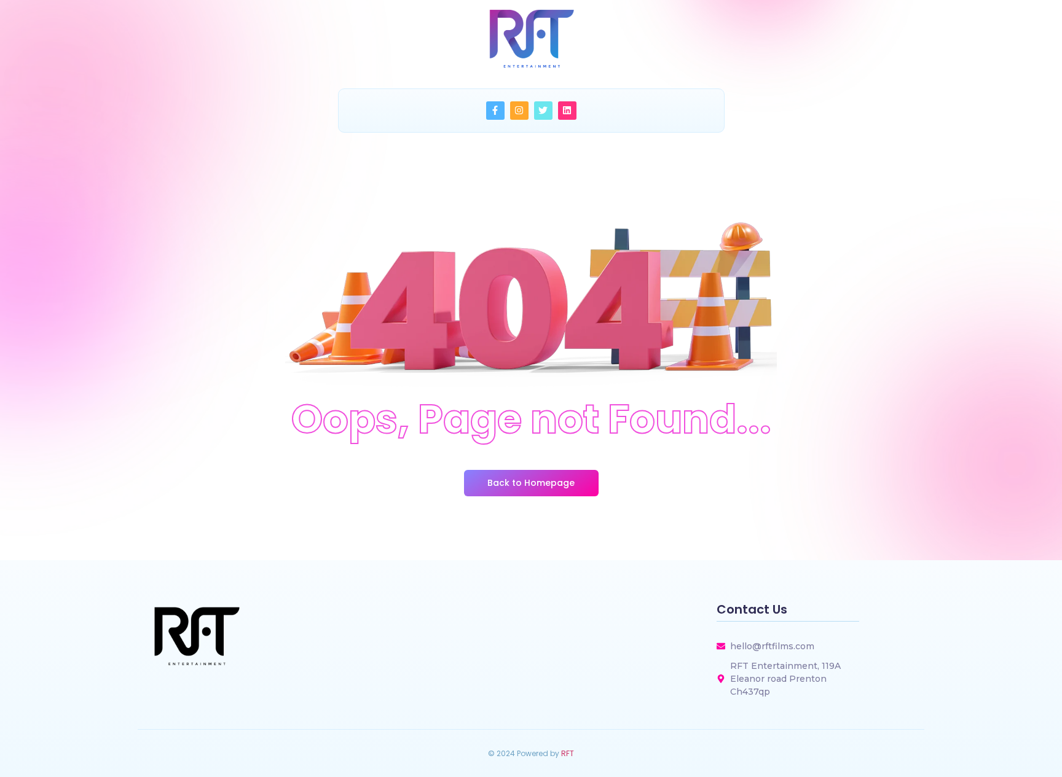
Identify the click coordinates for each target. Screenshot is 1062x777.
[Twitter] (543, 110)
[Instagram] (519, 110)
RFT (567, 753)
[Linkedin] (567, 110)
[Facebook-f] (495, 110)
